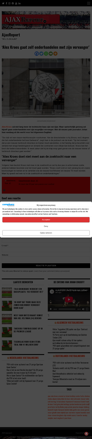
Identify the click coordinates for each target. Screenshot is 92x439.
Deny (46, 226)
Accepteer (46, 220)
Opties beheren (46, 233)
